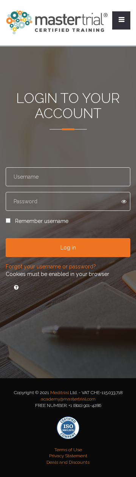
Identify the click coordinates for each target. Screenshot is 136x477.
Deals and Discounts (68, 462)
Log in (68, 248)
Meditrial (59, 392)
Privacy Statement (68, 455)
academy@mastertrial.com (68, 399)
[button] (16, 287)
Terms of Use (68, 449)
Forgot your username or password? (51, 266)
